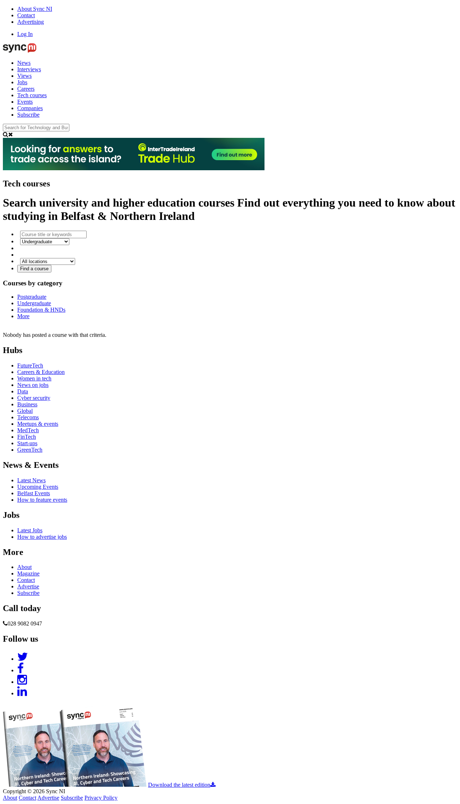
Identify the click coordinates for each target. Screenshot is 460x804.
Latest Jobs (29, 530)
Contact (26, 15)
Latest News (31, 480)
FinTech (26, 437)
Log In (25, 34)
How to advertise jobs (42, 537)
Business (27, 404)
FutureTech (30, 365)
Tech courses (32, 95)
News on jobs (33, 385)
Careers (25, 89)
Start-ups (27, 443)
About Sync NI (34, 9)
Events (25, 102)
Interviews (29, 69)
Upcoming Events (37, 487)
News (24, 63)
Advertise (28, 586)
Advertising (30, 22)
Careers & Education (41, 372)
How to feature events (42, 500)
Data (22, 391)
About (24, 567)
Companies (30, 108)
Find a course (34, 268)
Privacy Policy (101, 798)
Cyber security (33, 398)
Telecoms (28, 417)
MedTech (28, 430)
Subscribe (28, 115)
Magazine (28, 573)
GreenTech (29, 450)
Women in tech (34, 378)
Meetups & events (37, 424)
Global (25, 411)
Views (24, 76)
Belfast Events (33, 493)
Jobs (22, 82)
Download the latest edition (179, 785)
